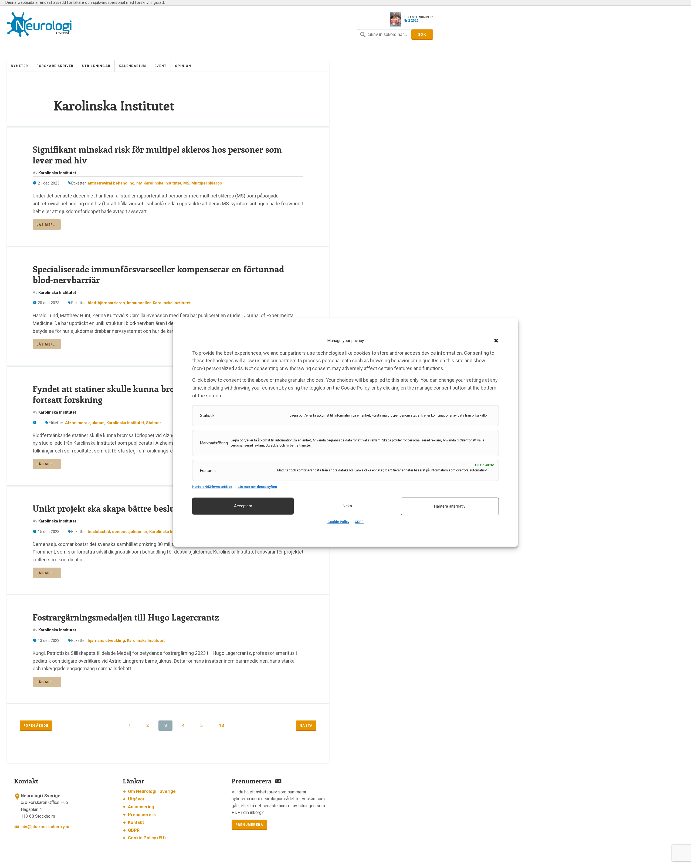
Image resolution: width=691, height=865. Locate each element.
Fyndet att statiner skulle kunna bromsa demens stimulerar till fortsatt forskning (157, 394)
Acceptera (243, 506)
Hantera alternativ (449, 506)
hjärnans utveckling (106, 640)
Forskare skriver (54, 66)
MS (186, 183)
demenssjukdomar (129, 531)
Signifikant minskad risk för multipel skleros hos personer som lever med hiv (157, 154)
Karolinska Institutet (162, 183)
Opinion (183, 66)
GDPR (359, 522)
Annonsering (141, 806)
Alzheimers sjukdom (84, 422)
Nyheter (19, 66)
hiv (139, 183)
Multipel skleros (206, 183)
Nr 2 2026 (411, 20)
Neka (347, 506)
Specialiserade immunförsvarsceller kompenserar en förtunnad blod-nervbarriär (158, 274)
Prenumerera (142, 814)
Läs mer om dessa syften (257, 486)
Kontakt (136, 822)
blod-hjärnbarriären (106, 302)
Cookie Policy (338, 522)
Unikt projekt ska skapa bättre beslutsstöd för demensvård (148, 508)
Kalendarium (132, 66)
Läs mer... (46, 225)
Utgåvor (136, 799)
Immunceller (139, 302)
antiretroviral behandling (111, 183)
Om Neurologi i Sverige (152, 791)
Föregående (35, 725)
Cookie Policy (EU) (147, 837)
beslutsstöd (99, 531)
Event (160, 66)
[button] (496, 340)
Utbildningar (96, 66)
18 (221, 725)
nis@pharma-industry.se (46, 826)
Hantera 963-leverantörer (212, 486)
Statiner (153, 422)
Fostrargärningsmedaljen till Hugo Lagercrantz (126, 617)
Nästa (306, 725)
